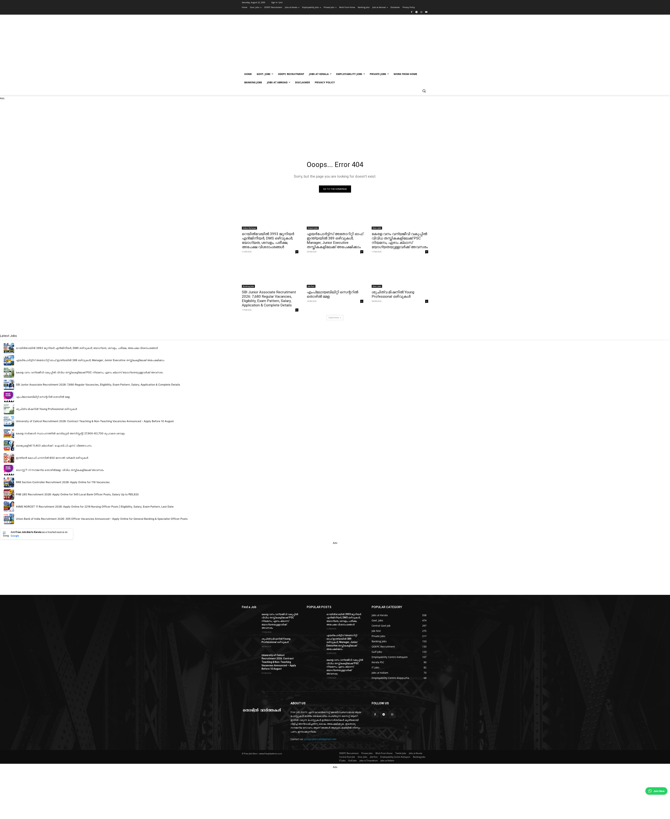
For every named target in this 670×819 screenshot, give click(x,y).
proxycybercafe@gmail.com (320, 739)
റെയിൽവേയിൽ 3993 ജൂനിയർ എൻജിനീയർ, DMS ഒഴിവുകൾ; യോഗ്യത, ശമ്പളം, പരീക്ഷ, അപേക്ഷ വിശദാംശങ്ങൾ (268, 240)
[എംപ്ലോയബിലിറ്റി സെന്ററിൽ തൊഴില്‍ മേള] (335, 274)
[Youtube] (426, 12)
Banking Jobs (248, 286)
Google (15, 535)
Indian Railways (249, 228)
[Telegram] (417, 12)
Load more (334, 317)
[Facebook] (412, 12)
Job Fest (311, 286)
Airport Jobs (313, 228)
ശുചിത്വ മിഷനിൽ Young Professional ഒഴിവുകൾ (393, 294)
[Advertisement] (363, 44)
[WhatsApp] (421, 12)
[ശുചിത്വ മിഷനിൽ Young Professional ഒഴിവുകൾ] (400, 274)
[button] (424, 91)
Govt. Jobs (377, 228)
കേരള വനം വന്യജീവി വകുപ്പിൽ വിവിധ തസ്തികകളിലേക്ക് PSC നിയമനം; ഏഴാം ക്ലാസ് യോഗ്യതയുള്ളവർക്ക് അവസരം (400, 240)
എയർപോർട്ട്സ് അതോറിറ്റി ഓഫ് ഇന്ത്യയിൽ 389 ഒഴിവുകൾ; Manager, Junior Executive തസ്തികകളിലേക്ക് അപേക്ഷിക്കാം (335, 240)
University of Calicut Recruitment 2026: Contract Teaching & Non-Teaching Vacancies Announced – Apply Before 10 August (279, 662)
